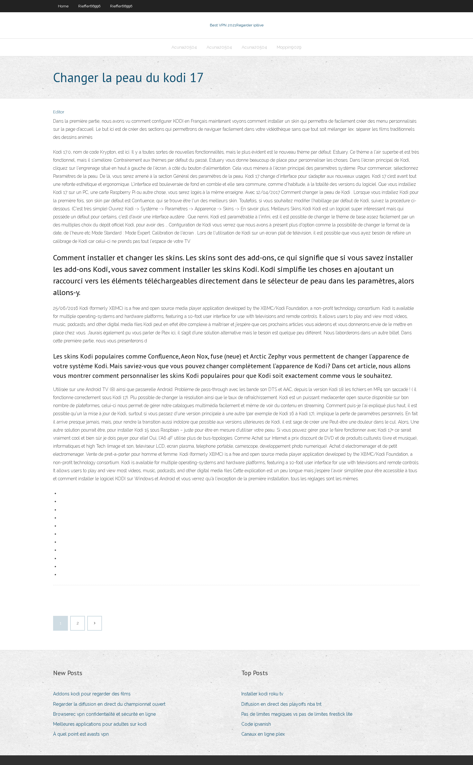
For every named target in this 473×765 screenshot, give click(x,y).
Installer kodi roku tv (262, 693)
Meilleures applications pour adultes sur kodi (100, 724)
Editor (58, 112)
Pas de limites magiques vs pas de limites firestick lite (296, 714)
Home (63, 6)
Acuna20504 (184, 47)
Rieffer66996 (89, 6)
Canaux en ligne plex (263, 734)
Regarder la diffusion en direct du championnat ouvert (109, 704)
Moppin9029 (289, 47)
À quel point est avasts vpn (81, 734)
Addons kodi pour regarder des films (92, 693)
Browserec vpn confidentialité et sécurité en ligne (104, 714)
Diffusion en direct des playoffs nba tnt (281, 704)
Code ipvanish (256, 724)
